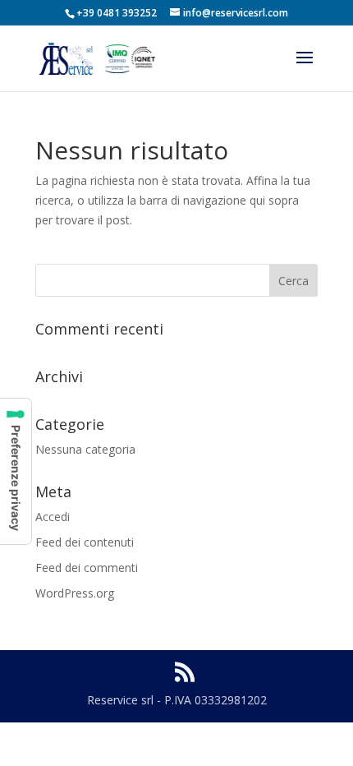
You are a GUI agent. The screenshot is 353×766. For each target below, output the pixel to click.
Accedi (52, 516)
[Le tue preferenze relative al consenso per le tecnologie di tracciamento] (15, 471)
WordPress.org (74, 593)
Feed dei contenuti (84, 542)
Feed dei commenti (86, 567)
